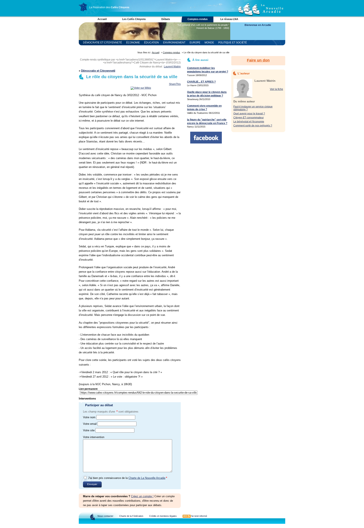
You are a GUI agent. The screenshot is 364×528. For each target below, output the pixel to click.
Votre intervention (93, 437)
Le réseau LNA (229, 19)
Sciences (127, 47)
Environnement (174, 42)
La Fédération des (109, 7)
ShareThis (175, 84)
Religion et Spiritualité (99, 47)
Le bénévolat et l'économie (248, 121)
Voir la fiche (276, 89)
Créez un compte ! (142, 496)
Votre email (90, 423)
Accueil (102, 19)
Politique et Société (232, 42)
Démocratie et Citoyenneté (102, 42)
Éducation (151, 42)
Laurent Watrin (172, 66)
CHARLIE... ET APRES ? (201, 81)
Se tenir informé (199, 516)
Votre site (89, 430)
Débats (165, 19)
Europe (195, 42)
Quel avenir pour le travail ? (249, 113)
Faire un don (258, 60)
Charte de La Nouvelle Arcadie (146, 478)
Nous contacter (105, 516)
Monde (209, 42)
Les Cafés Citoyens (134, 19)
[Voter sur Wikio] (141, 87)
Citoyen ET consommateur (248, 117)
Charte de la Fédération (131, 516)
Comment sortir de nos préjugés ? (252, 125)
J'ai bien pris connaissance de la (127, 478)
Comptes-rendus (197, 19)
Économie (133, 42)
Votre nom (89, 417)
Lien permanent (88, 388)
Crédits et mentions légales (163, 516)
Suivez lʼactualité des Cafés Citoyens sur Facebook (206, 137)
